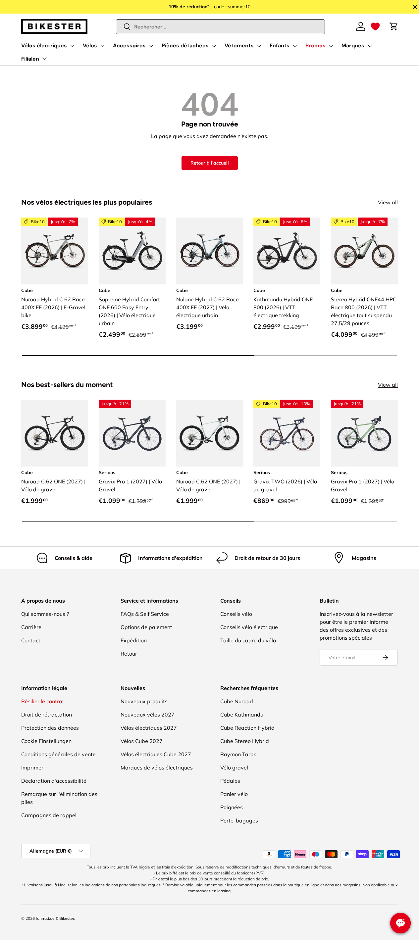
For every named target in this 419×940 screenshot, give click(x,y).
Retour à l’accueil (209, 163)
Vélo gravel (234, 767)
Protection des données (50, 727)
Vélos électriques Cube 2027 (156, 754)
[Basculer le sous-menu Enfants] (295, 46)
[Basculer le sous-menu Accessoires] (151, 46)
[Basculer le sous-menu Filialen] (44, 59)
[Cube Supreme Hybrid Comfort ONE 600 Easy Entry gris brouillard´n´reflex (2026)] (132, 251)
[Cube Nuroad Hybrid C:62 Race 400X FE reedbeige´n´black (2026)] (54, 251)
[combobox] (220, 26)
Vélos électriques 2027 (149, 727)
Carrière (31, 627)
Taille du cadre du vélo (248, 640)
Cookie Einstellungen (46, 741)
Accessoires (129, 45)
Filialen (30, 58)
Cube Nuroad (236, 701)
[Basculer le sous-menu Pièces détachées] (214, 46)
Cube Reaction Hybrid (247, 727)
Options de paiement (146, 627)
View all (388, 202)
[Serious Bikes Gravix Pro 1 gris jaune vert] (364, 433)
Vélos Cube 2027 (142, 741)
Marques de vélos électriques (157, 767)
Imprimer (32, 767)
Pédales (230, 780)
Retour (129, 653)
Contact (30, 640)
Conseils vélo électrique (249, 627)
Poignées (231, 807)
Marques (352, 45)
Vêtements (239, 45)
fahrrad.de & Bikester (55, 918)
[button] (375, 26)
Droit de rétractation (46, 714)
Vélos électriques (44, 45)
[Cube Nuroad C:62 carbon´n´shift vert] (54, 433)
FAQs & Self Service (145, 614)
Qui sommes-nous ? (45, 614)
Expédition (134, 640)
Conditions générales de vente (58, 754)
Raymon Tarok (238, 754)
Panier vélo (234, 794)
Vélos (90, 45)
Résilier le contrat (42, 701)
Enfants (279, 45)
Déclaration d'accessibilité (53, 780)
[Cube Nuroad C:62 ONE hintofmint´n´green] (209, 433)
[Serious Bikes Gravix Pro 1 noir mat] (132, 433)
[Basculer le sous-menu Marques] (370, 46)
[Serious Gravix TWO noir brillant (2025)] (286, 433)
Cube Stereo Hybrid (244, 741)
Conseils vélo (236, 614)
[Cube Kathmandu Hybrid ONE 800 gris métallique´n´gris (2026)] (286, 251)
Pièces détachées (185, 45)
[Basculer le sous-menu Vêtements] (259, 46)
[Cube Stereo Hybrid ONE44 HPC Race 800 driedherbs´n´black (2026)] (364, 251)
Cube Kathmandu (241, 714)
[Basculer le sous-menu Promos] (331, 46)
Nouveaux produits (144, 701)
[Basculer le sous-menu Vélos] (102, 46)
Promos (315, 45)
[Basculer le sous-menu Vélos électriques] (72, 46)
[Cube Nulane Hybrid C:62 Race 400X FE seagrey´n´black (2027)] (209, 251)
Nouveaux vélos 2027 (148, 714)
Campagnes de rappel (49, 815)
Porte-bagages (239, 820)
